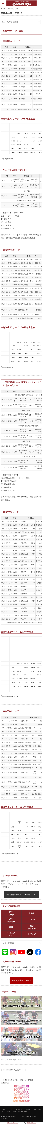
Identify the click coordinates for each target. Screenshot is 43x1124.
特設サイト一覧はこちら (11, 1059)
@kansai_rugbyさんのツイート (14, 1070)
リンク (8, 1111)
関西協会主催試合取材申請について (21, 894)
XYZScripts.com (31, 1123)
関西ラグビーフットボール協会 (20, 1116)
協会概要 (24, 1111)
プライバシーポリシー (17, 1109)
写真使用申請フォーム (21, 980)
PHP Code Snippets (12, 1123)
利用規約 (28, 1109)
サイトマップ (5, 1109)
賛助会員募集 (16, 1111)
